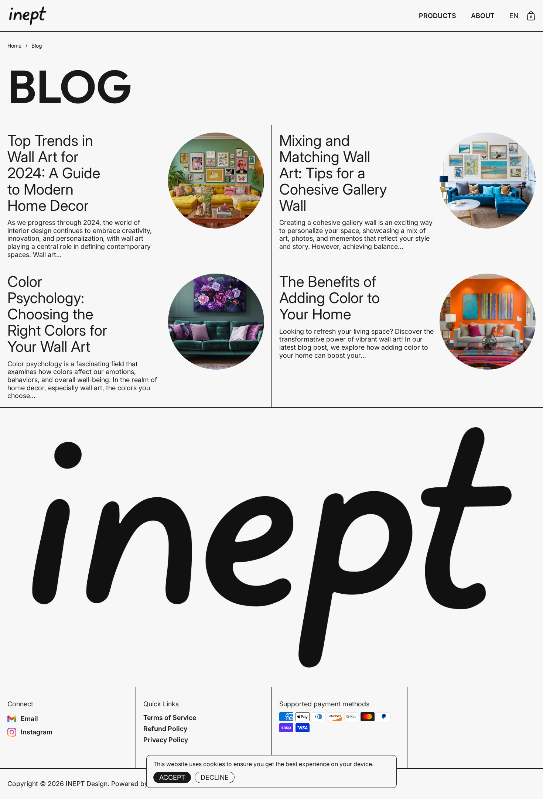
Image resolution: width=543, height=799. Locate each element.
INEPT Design (86, 784)
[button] (514, 16)
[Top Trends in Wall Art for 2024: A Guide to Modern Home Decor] (216, 181)
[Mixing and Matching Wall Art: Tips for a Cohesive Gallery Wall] (488, 181)
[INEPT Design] (27, 16)
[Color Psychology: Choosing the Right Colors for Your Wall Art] (216, 322)
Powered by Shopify (142, 784)
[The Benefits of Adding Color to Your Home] (488, 322)
